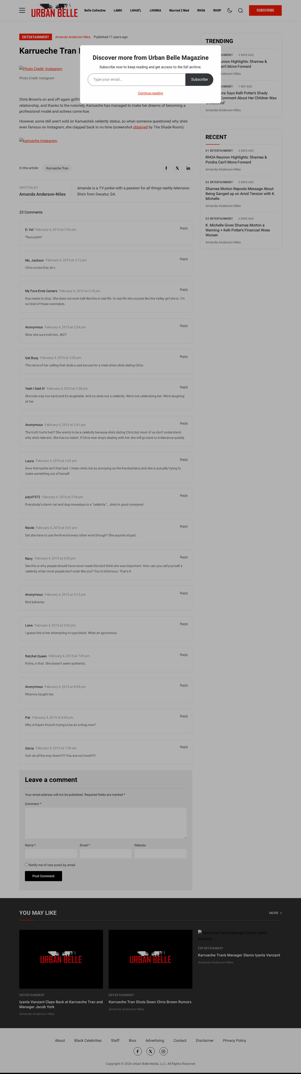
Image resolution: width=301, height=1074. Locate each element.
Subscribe (199, 79)
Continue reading (150, 93)
